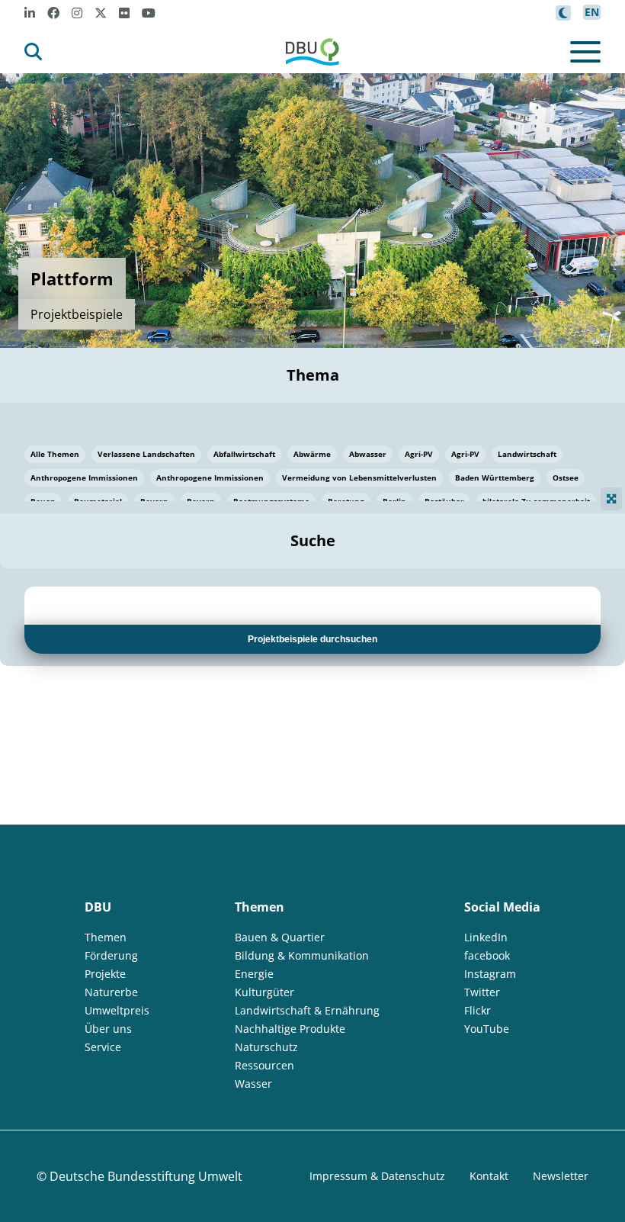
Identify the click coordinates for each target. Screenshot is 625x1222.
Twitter (482, 992)
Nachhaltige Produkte (290, 1028)
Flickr (477, 1010)
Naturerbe (111, 992)
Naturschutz (266, 1047)
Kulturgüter (264, 992)
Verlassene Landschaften (146, 454)
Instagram (490, 973)
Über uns (108, 1028)
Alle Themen (54, 454)
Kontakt (489, 1176)
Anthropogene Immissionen (84, 477)
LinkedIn (486, 937)
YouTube (486, 1028)
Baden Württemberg (494, 477)
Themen (106, 937)
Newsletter (560, 1176)
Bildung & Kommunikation (302, 955)
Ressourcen (264, 1065)
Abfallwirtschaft (244, 454)
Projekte (105, 973)
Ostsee (566, 477)
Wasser (253, 1083)
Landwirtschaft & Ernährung (307, 1010)
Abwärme (312, 454)
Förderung (111, 955)
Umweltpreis (117, 1010)
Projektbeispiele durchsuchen (312, 639)
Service (103, 1047)
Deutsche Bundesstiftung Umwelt (146, 1176)
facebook (487, 955)
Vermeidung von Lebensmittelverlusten (359, 477)
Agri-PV (419, 454)
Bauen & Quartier (280, 937)
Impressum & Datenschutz (377, 1176)
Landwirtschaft (527, 454)
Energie (254, 973)
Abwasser (367, 454)
